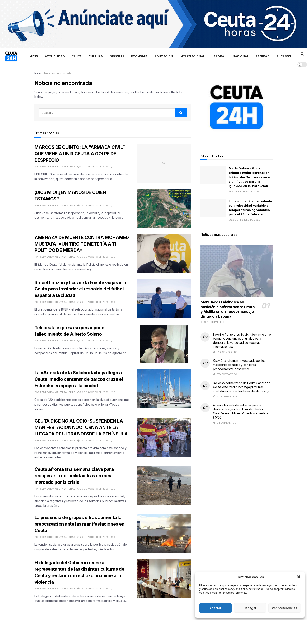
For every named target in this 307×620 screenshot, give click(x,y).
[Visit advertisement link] (153, 24)
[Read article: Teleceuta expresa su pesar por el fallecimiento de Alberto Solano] (164, 344)
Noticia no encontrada (57, 73)
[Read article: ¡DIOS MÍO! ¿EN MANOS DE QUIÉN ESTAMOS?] (164, 208)
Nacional (241, 56)
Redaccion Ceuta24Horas (57, 166)
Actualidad (55, 56)
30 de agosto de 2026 (94, 166)
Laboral (219, 56)
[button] (299, 577)
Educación (164, 56)
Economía (139, 56)
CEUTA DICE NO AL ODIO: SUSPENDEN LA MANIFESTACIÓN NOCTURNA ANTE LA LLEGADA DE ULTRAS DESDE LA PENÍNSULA (81, 427)
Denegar (250, 608)
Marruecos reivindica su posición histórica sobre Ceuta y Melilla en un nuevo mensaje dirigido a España (227, 309)
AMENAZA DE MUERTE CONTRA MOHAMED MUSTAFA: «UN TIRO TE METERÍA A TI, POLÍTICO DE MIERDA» (81, 244)
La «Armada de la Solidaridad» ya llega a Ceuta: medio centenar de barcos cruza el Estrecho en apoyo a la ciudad (78, 379)
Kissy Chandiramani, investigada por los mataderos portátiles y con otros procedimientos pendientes (239, 364)
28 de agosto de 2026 (94, 588)
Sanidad (262, 56)
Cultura (96, 56)
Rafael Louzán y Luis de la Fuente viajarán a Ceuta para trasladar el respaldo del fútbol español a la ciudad (80, 289)
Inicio (33, 56)
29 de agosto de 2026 (94, 205)
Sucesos (283, 56)
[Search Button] (302, 54)
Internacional (192, 56)
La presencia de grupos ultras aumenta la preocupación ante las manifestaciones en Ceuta (79, 524)
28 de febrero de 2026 (245, 219)
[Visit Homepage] (11, 56)
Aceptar (215, 608)
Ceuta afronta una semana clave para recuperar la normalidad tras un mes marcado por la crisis (74, 475)
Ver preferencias (284, 608)
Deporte (117, 56)
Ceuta (76, 56)
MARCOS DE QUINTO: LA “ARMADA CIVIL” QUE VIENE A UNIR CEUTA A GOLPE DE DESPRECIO (79, 153)
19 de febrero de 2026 (245, 191)
